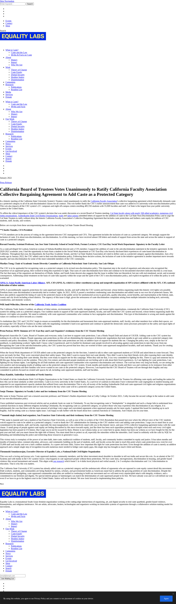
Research (9, 84)
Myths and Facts (18, 106)
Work (8, 67)
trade (61, 215)
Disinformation (17, 80)
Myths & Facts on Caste (21, 55)
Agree (166, 599)
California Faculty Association (104, 201)
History (14, 60)
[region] (88, 597)
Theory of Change (19, 70)
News (8, 144)
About (8, 57)
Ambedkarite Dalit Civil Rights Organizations (38, 215)
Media (8, 92)
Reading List (16, 89)
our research (58, 461)
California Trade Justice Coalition (50, 304)
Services (9, 94)
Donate (9, 97)
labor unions (73, 215)
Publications (16, 87)
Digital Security (18, 75)
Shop (8, 26)
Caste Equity (16, 72)
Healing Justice (17, 77)
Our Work (10, 119)
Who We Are (16, 65)
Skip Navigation (7, 1)
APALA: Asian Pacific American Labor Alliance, (23, 283)
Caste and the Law (19, 52)
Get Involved (11, 151)
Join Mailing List (7, 579)
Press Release (6, 182)
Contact (9, 23)
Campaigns (10, 82)
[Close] (173, 593)
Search (30, 4)
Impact (14, 62)
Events (8, 21)
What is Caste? (12, 50)
